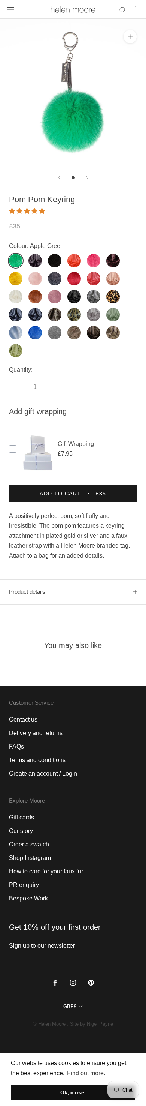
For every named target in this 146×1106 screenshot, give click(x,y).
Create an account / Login (43, 773)
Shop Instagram (30, 858)
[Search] (122, 9)
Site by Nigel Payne (91, 1024)
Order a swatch (29, 844)
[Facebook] (55, 982)
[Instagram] (73, 982)
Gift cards (21, 817)
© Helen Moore (49, 1024)
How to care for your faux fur (46, 871)
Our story (21, 831)
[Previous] (59, 177)
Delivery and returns (36, 733)
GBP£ (69, 1006)
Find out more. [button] (86, 1073)
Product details (27, 591)
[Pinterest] (91, 982)
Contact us (23, 719)
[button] (27, 211)
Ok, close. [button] (73, 1092)
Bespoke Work (28, 898)
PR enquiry (24, 885)
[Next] (87, 177)
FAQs (16, 746)
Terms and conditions (37, 760)
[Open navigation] (10, 9)
